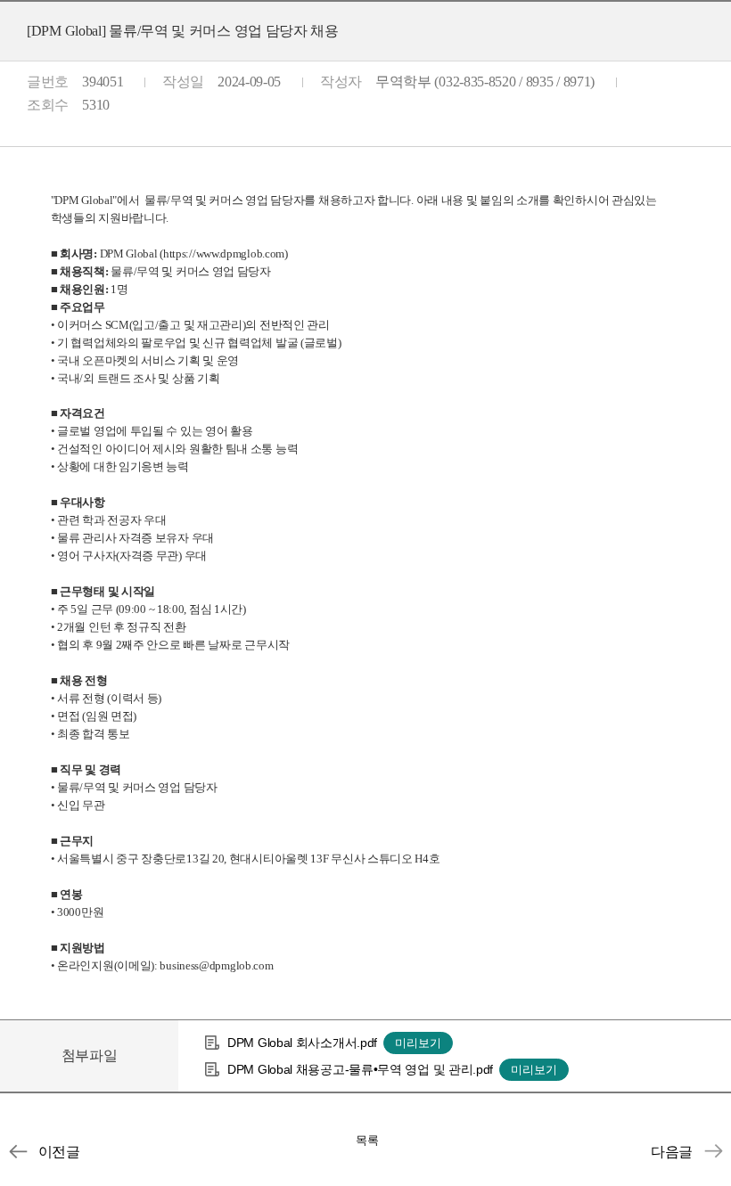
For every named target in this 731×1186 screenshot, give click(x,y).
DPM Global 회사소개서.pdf (302, 1042)
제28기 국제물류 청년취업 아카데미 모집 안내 (713, 1151)
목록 (367, 1140)
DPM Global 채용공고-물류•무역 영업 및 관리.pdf (360, 1069)
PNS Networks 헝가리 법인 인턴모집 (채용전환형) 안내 (18, 1151)
